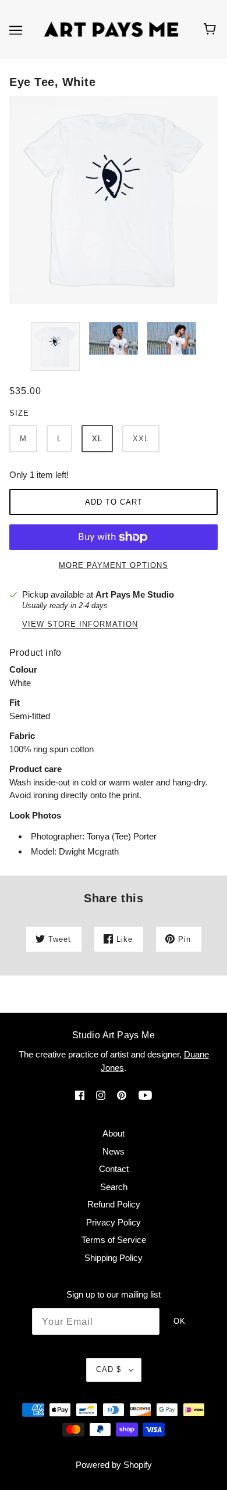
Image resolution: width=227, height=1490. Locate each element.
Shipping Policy (113, 1258)
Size (19, 413)
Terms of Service (113, 1240)
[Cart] (211, 30)
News (113, 1151)
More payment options (113, 565)
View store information (80, 624)
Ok (179, 1321)
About (113, 1133)
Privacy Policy (113, 1222)
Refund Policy (113, 1204)
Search (113, 1187)
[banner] (111, 29)
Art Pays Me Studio (134, 594)
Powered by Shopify (114, 1465)
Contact (114, 1169)
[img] (79, 1095)
